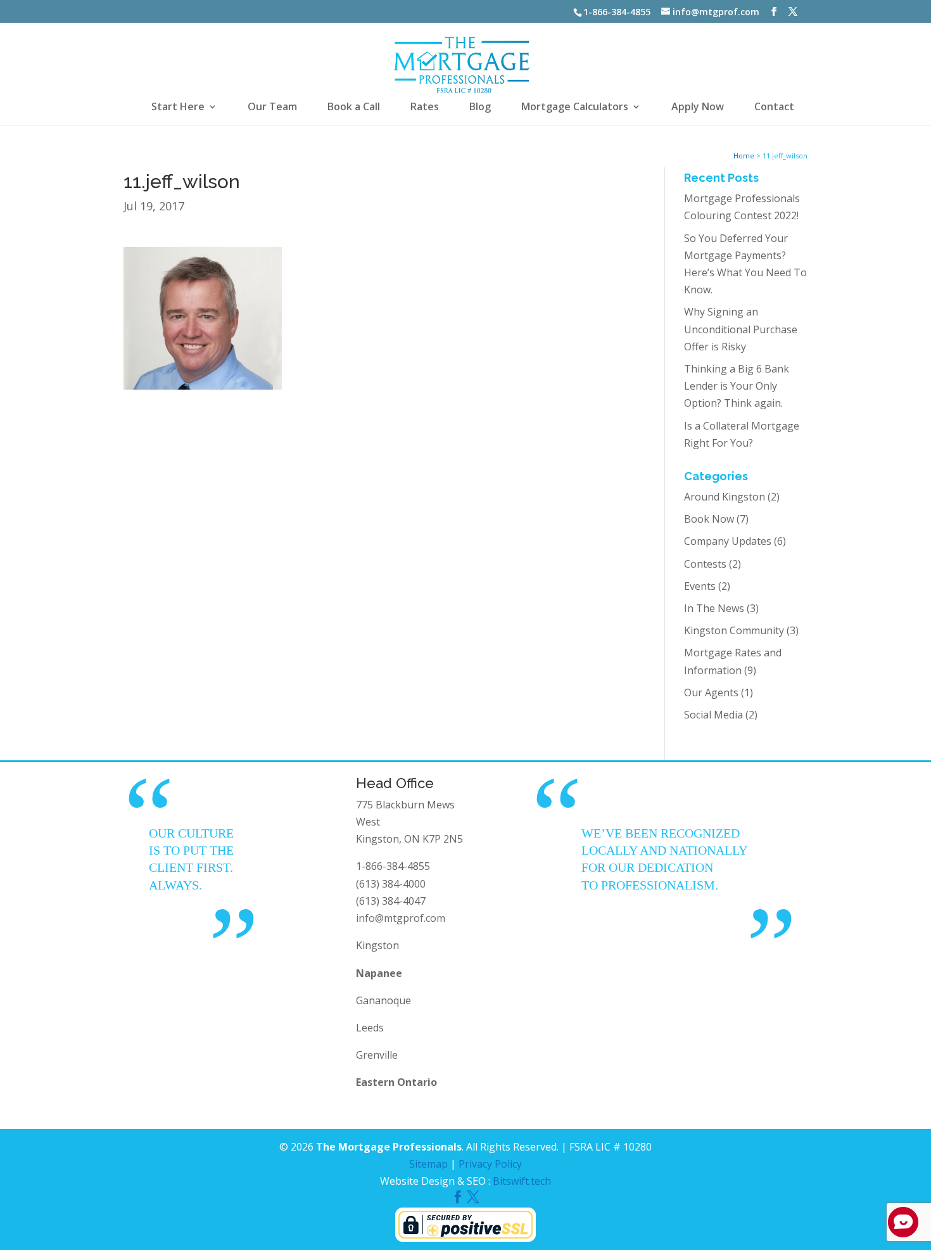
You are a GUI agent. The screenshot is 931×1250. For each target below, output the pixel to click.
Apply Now (697, 107)
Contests (705, 564)
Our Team (272, 107)
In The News (714, 608)
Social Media (713, 715)
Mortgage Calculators (574, 107)
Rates (424, 107)
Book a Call (353, 107)
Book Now (709, 519)
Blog (480, 107)
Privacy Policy (490, 1164)
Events (700, 586)
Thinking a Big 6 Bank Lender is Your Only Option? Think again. (736, 386)
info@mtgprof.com (400, 918)
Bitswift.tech (522, 1181)
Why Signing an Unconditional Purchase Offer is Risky (740, 329)
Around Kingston (724, 497)
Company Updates (727, 541)
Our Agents (711, 692)
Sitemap (428, 1164)
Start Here (178, 107)
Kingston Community (734, 630)
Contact (774, 107)
